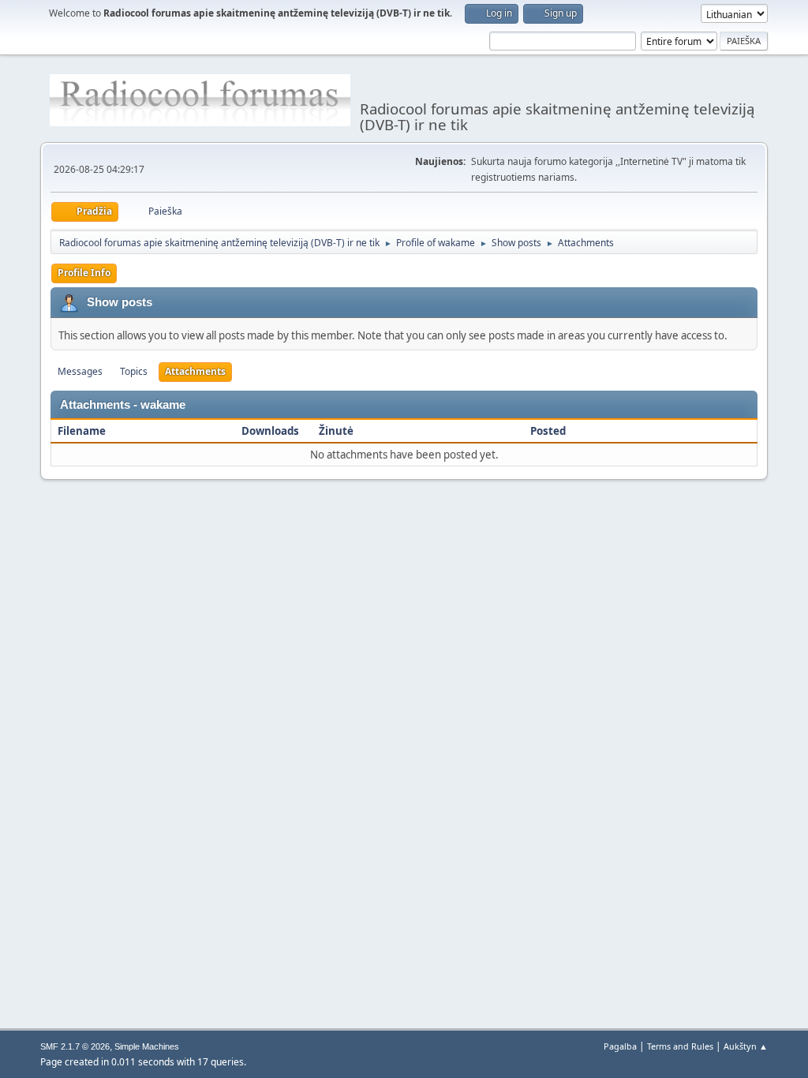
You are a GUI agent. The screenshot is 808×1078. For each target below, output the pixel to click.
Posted (548, 431)
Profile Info (84, 272)
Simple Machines (146, 1046)
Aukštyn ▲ (746, 1046)
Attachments (195, 371)
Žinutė (336, 431)
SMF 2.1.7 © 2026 (75, 1046)
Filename (83, 431)
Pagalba (620, 1046)
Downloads (270, 431)
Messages (80, 371)
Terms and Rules (680, 1046)
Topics (134, 371)
